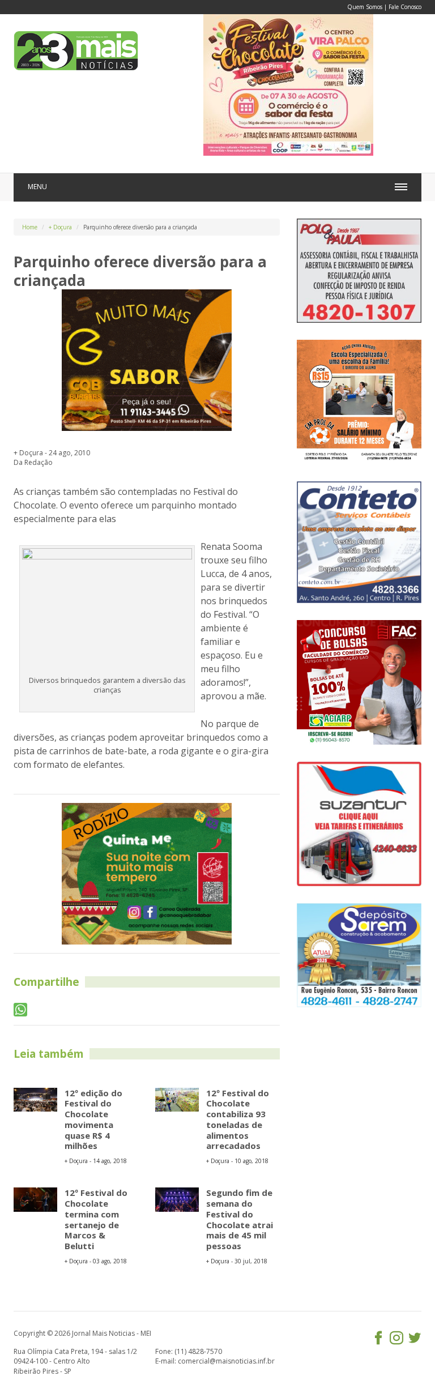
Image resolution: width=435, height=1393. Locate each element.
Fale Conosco (405, 7)
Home (29, 227)
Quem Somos (364, 7)
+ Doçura (60, 227)
